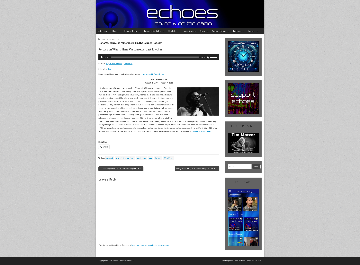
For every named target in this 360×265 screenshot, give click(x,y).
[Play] (102, 57)
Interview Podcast (111, 39)
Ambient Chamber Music (125, 158)
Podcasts (237, 31)
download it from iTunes (153, 74)
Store (202, 31)
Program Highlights (152, 31)
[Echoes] (180, 14)
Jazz (150, 158)
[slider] (214, 56)
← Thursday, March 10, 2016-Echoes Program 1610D (121, 168)
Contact (251, 31)
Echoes (115, 261)
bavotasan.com (255, 261)
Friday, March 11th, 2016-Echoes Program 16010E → (197, 168)
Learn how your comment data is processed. (150, 245)
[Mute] (207, 57)
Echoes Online (130, 31)
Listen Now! (103, 31)
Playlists (172, 31)
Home (115, 31)
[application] (158, 57)
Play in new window (114, 63)
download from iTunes (201, 131)
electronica (141, 158)
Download (128, 63)
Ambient (109, 158)
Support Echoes (219, 31)
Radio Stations (189, 31)
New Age (158, 158)
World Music (168, 158)
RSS (109, 69)
